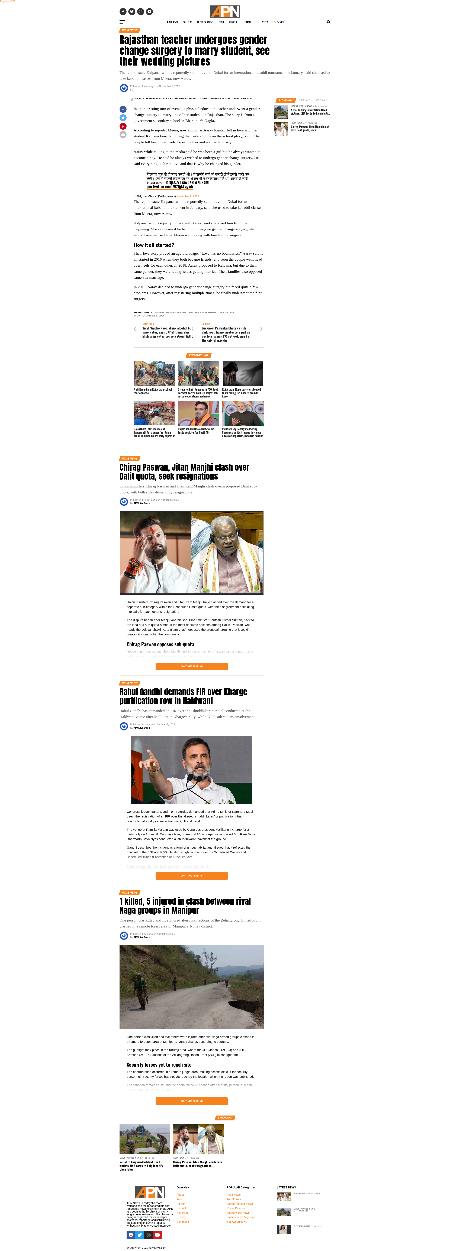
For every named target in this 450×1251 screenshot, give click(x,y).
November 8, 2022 (187, 196)
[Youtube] (157, 1235)
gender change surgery (203, 313)
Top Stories (234, 1199)
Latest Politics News (240, 1203)
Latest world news (238, 1212)
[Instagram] (148, 1235)
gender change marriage (171, 313)
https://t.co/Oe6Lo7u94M (187, 182)
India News (172, 22)
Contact (181, 1208)
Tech (221, 22)
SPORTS (233, 22)
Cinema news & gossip (241, 1217)
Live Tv (264, 22)
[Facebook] (131, 1235)
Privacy (181, 1217)
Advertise (183, 1212)
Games (280, 22)
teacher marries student (150, 316)
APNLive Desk (142, 503)
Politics (187, 22)
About (180, 1194)
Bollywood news (237, 1221)
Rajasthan (227, 313)
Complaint (183, 1221)
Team (180, 1199)
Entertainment (205, 22)
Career (181, 1203)
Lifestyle (246, 22)
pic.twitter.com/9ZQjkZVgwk (170, 187)
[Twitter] (139, 1235)
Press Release (236, 1208)
